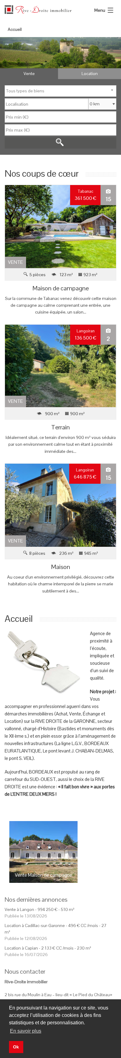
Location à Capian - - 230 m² (48, 948)
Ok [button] (16, 1046)
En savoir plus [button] (25, 1031)
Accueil (15, 29)
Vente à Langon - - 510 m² (39, 909)
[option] (60, 52)
